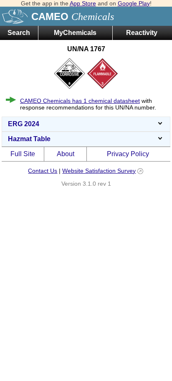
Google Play (134, 3)
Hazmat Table (29, 138)
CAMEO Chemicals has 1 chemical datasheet (80, 100)
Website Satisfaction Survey (99, 170)
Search (19, 32)
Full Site (22, 153)
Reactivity (141, 32)
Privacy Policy (128, 153)
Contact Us (42, 170)
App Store (83, 3)
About (65, 153)
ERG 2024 (23, 123)
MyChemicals (75, 32)
